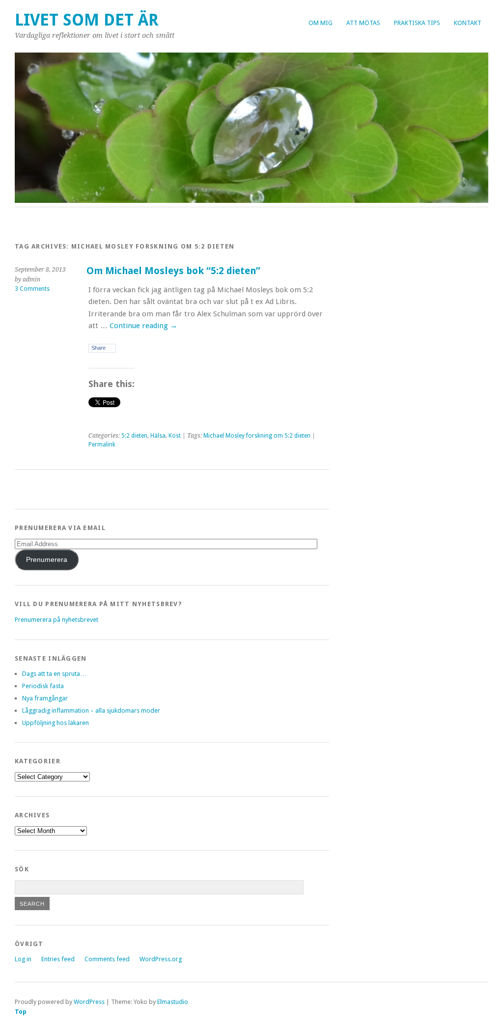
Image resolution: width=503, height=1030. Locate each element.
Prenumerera (46, 559)
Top (21, 1011)
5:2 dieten (134, 435)
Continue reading (143, 325)
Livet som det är (87, 19)
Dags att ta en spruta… (54, 673)
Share (98, 348)
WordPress (89, 1001)
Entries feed (58, 959)
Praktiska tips (417, 23)
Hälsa (158, 435)
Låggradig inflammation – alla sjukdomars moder (91, 710)
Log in (23, 959)
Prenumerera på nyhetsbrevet (56, 619)
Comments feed (107, 959)
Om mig (320, 23)
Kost (174, 435)
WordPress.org (161, 959)
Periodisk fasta (43, 686)
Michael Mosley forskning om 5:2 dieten (256, 435)
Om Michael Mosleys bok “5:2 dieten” (173, 271)
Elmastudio (172, 1001)
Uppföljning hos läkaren (55, 722)
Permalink (101, 444)
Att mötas (363, 23)
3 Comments (32, 288)
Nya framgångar (45, 698)
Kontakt (467, 23)
